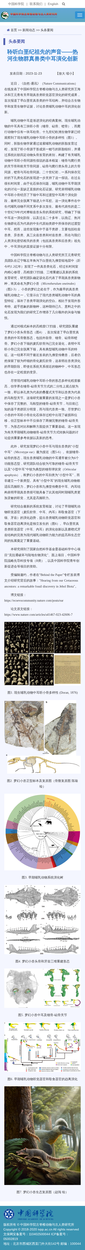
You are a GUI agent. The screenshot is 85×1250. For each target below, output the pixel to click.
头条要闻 (47, 30)
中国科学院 (16, 4)
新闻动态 (28, 30)
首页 (14, 30)
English (53, 4)
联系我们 (36, 4)
